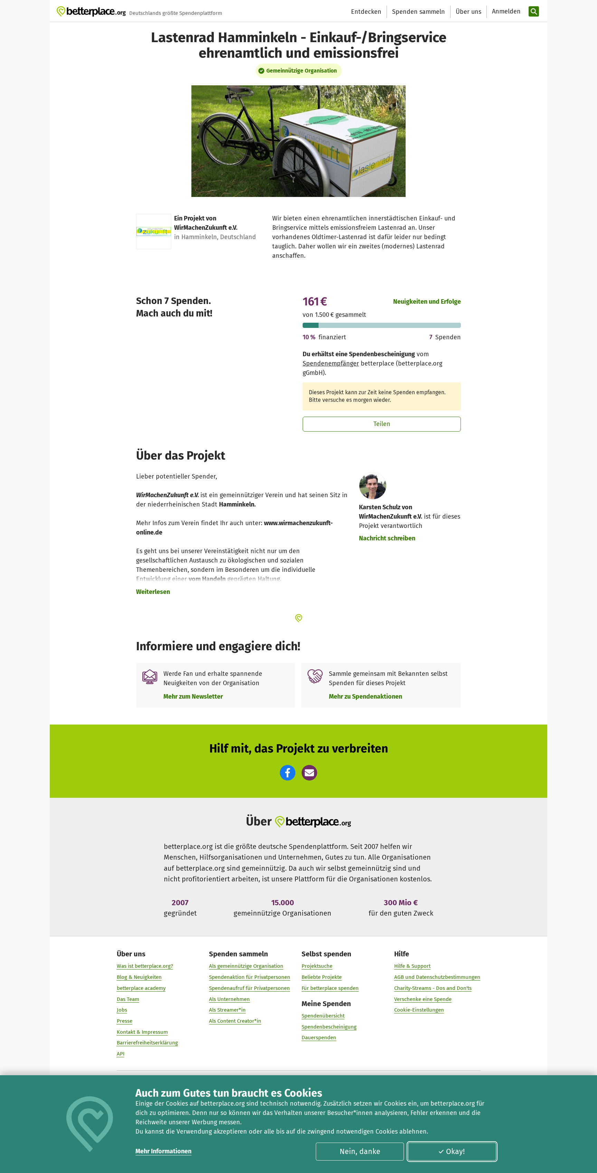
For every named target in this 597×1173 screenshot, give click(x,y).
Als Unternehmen (229, 999)
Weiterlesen (153, 592)
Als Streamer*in (227, 1010)
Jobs (122, 1010)
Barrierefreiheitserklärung (147, 1043)
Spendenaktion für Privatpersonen (249, 977)
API (120, 1054)
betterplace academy (141, 988)
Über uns (468, 12)
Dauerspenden (319, 1037)
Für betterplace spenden (330, 988)
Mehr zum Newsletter (193, 696)
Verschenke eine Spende (423, 999)
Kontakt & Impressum (142, 1032)
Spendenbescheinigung (329, 1027)
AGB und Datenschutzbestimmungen (437, 977)
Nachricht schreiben (387, 538)
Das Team (128, 999)
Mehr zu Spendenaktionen (365, 696)
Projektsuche (317, 966)
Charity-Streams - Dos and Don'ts (433, 988)
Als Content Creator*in (235, 1021)
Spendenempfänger (331, 363)
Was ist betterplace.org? (145, 966)
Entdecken (366, 12)
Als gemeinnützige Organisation (246, 966)
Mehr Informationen (163, 1151)
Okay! (455, 1151)
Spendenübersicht (323, 1016)
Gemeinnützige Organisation (301, 70)
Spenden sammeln (418, 12)
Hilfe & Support (412, 966)
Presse (124, 1021)
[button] (287, 773)
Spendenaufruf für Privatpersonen (249, 988)
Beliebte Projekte (322, 977)
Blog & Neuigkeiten (139, 977)
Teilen (381, 424)
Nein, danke (360, 1151)
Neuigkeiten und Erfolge (427, 301)
